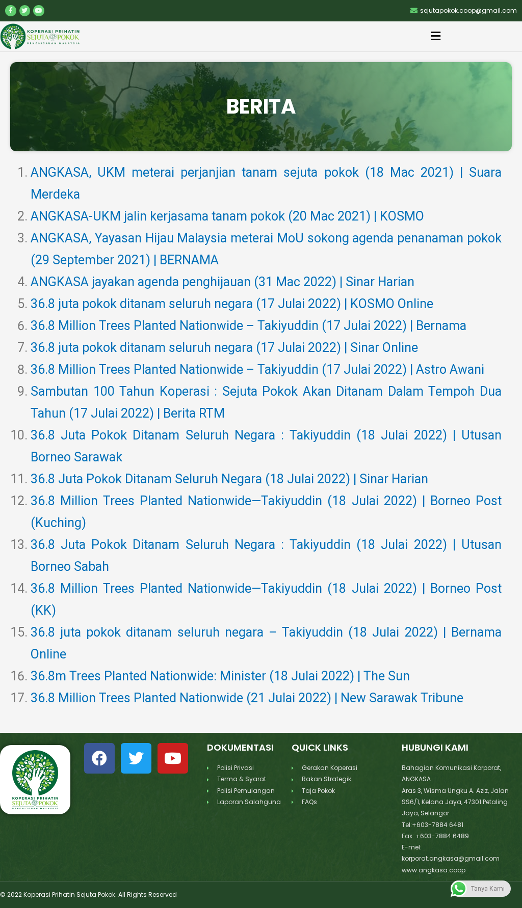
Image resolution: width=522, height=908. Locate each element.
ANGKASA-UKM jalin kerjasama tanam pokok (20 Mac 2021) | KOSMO (227, 216)
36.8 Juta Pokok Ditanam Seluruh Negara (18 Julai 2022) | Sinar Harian (229, 479)
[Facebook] (99, 758)
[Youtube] (38, 10)
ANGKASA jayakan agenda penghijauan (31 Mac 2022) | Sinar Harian (222, 281)
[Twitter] (25, 10)
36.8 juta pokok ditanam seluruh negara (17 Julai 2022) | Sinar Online (224, 347)
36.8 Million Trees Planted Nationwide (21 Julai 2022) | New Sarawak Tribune (247, 698)
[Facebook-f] (10, 10)
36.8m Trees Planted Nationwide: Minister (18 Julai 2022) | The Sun (220, 676)
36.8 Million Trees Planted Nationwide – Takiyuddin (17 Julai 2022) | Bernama (248, 325)
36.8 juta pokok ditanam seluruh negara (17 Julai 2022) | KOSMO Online (232, 303)
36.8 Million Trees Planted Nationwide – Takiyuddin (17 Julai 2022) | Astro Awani (257, 369)
